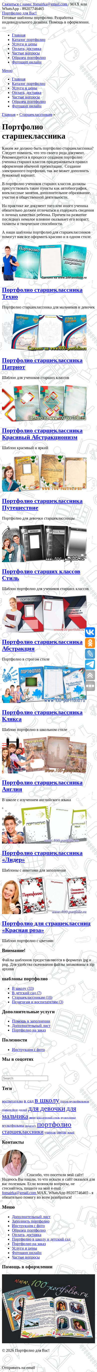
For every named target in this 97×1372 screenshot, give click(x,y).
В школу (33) (23, 988)
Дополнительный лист (31, 1026)
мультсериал (68, 1117)
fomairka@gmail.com (19, 1193)
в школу (47, 1100)
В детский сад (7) (26, 993)
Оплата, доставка (26, 48)
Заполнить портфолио (30, 1221)
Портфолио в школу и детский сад (41, 1239)
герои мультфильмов (74, 1101)
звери (32, 1117)
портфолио (54, 1124)
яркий (70, 1132)
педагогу (30, 1125)
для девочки (46, 1108)
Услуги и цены (24, 44)
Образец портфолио (29, 57)
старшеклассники (23, 1131)
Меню (7, 70)
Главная (18, 35)
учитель (50, 1132)
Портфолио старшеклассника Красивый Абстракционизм (42, 433)
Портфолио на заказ (29, 1030)
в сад (29, 1100)
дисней (23, 1109)
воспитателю (12, 1101)
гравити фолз (10, 1109)
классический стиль (48, 1117)
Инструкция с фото (28, 1049)
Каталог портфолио (28, 39)
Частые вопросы (26, 53)
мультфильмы (13, 1125)
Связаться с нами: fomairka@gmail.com (35, 4)
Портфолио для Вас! (19, 13)
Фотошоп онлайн (27, 62)
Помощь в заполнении (31, 1021)
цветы (61, 1132)
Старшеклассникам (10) (32, 997)
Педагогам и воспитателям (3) (37, 1002)
